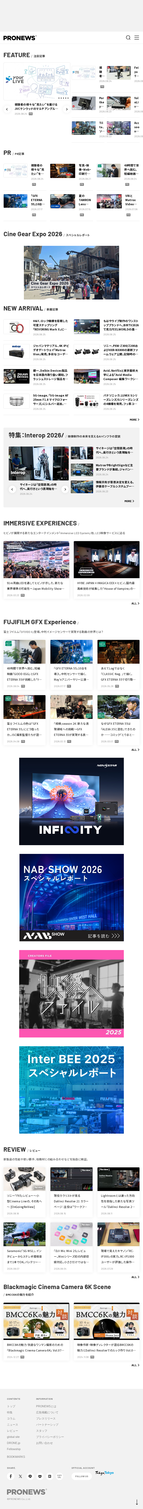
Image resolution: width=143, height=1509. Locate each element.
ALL (134, 603)
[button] (7, 109)
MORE (133, 419)
